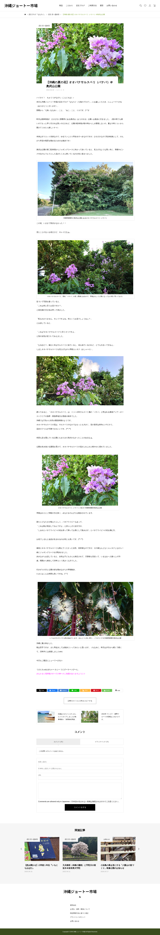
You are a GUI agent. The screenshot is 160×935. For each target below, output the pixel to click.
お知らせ (69, 839)
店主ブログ (80, 5)
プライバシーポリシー (77, 917)
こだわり (69, 5)
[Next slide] (139, 849)
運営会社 (73, 905)
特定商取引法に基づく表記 (79, 913)
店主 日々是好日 (44, 26)
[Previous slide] (21, 849)
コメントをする (80, 807)
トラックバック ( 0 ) (102, 742)
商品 (61, 5)
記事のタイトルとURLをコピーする (80, 701)
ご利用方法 (92, 5)
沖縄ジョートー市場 (21, 5)
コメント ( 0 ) (58, 742)
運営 (101, 5)
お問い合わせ (112, 5)
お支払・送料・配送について (80, 909)
